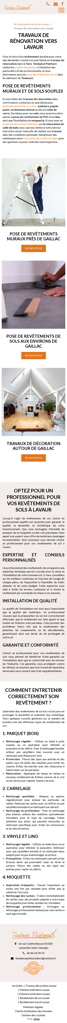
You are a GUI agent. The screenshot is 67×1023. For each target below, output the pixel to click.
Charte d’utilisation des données (33, 1011)
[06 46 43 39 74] (48, 4)
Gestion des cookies (33, 1015)
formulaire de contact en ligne (40, 138)
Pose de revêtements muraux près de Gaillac (33, 236)
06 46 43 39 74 (35, 953)
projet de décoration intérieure (20, 124)
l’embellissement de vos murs (20, 106)
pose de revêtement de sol (41, 74)
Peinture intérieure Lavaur (35, 989)
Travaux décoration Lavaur (41, 985)
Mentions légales (33, 1007)
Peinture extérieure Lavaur (34, 993)
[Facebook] (62, 4)
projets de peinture (26, 67)
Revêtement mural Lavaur (35, 1002)
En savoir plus (33, 248)
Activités (17, 985)
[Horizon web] (30, 1019)
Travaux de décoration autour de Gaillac (33, 446)
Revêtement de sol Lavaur (35, 997)
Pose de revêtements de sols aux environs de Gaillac (33, 341)
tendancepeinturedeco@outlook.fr (56, 4)
